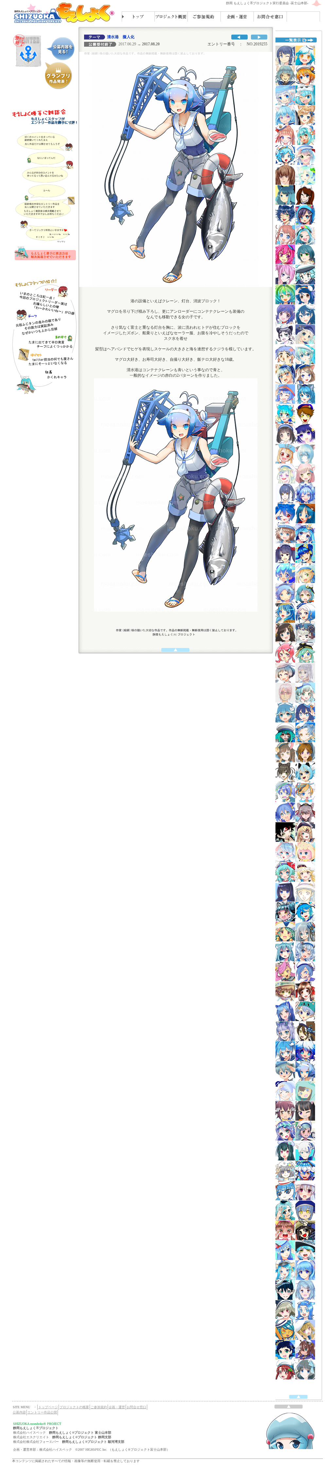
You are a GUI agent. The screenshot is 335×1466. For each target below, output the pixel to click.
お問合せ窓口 (136, 1407)
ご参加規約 (99, 1407)
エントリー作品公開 (42, 1412)
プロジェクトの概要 (74, 1407)
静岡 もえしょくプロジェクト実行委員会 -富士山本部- (267, 3)
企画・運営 (117, 1407)
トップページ (48, 1407)
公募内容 (19, 1412)
